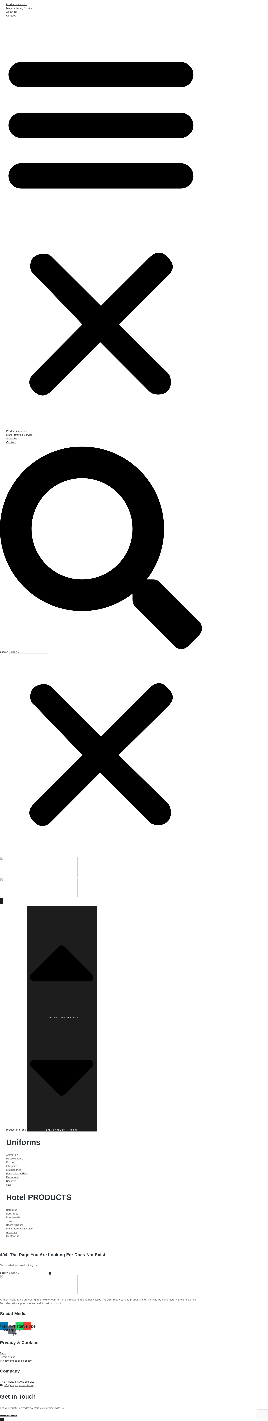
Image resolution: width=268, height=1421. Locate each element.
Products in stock (16, 4)
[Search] (50, 1273)
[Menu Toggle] (1, 901)
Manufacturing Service (19, 8)
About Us (11, 11)
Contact (11, 15)
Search (4, 651)
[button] (101, 223)
